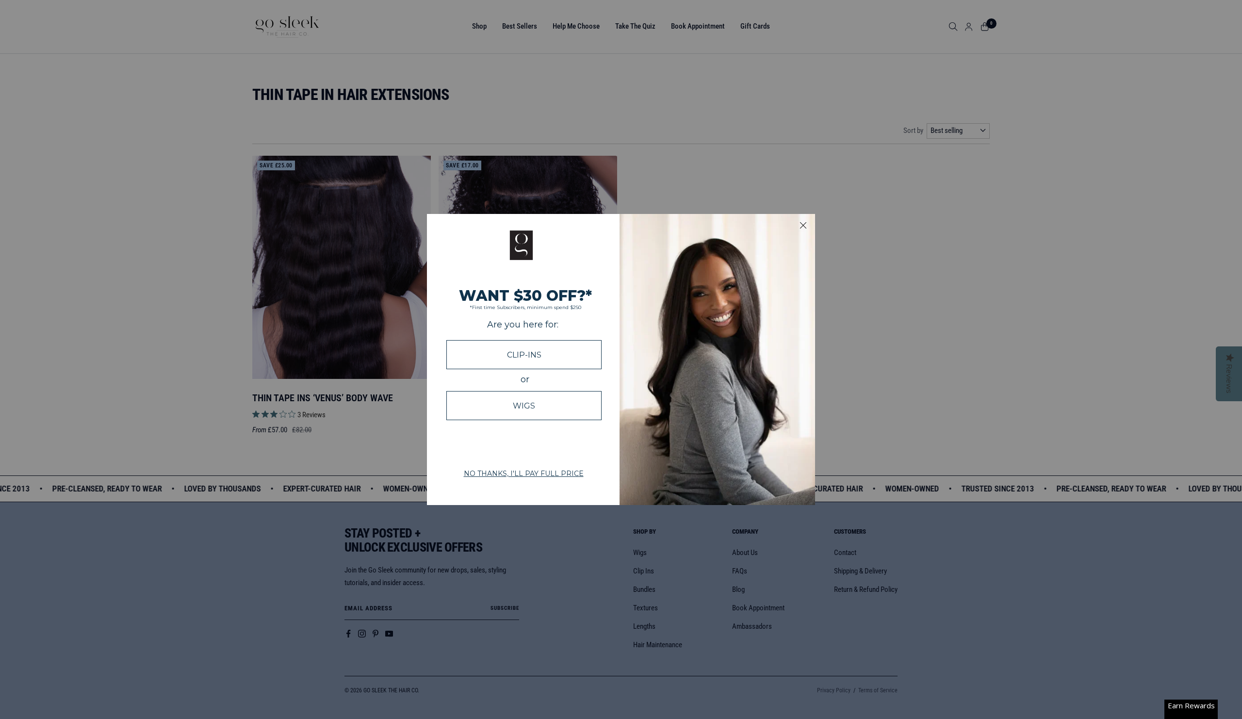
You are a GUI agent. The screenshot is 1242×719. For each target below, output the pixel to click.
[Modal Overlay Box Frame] (621, 359)
